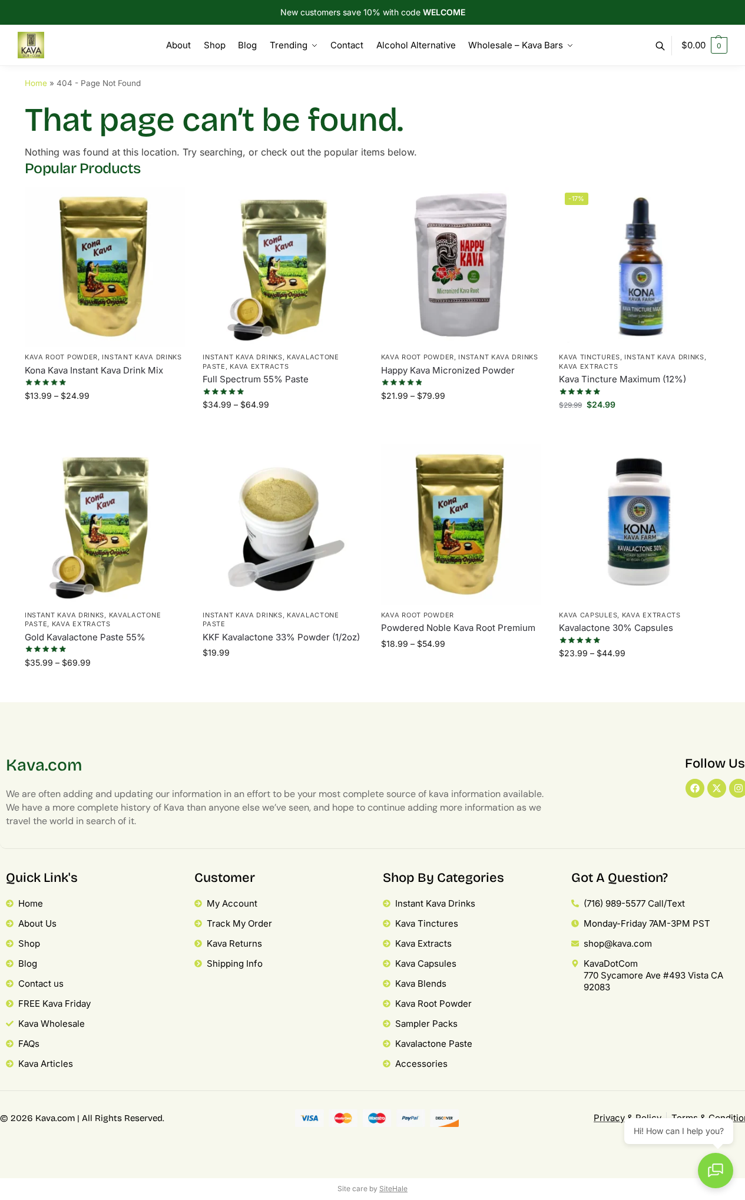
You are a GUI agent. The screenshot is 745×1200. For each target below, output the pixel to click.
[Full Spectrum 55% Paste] (283, 267)
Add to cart (639, 432)
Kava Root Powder (61, 357)
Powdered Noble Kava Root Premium (458, 627)
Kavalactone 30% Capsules (616, 627)
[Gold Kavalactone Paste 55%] (105, 524)
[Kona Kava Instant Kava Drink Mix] (105, 267)
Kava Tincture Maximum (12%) (622, 379)
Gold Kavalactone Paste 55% (85, 637)
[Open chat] (715, 1170)
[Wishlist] (167, 204)
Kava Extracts (259, 366)
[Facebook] (695, 788)
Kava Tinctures (589, 357)
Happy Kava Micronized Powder (448, 370)
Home (36, 83)
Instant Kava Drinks (141, 357)
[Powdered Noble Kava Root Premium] (461, 524)
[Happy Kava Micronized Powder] (461, 267)
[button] (704, 45)
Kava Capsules (588, 615)
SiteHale (393, 1188)
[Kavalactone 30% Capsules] (639, 524)
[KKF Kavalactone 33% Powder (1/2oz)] (283, 524)
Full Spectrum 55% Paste (256, 379)
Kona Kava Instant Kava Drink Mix (94, 370)
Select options (105, 423)
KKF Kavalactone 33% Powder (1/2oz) (281, 637)
